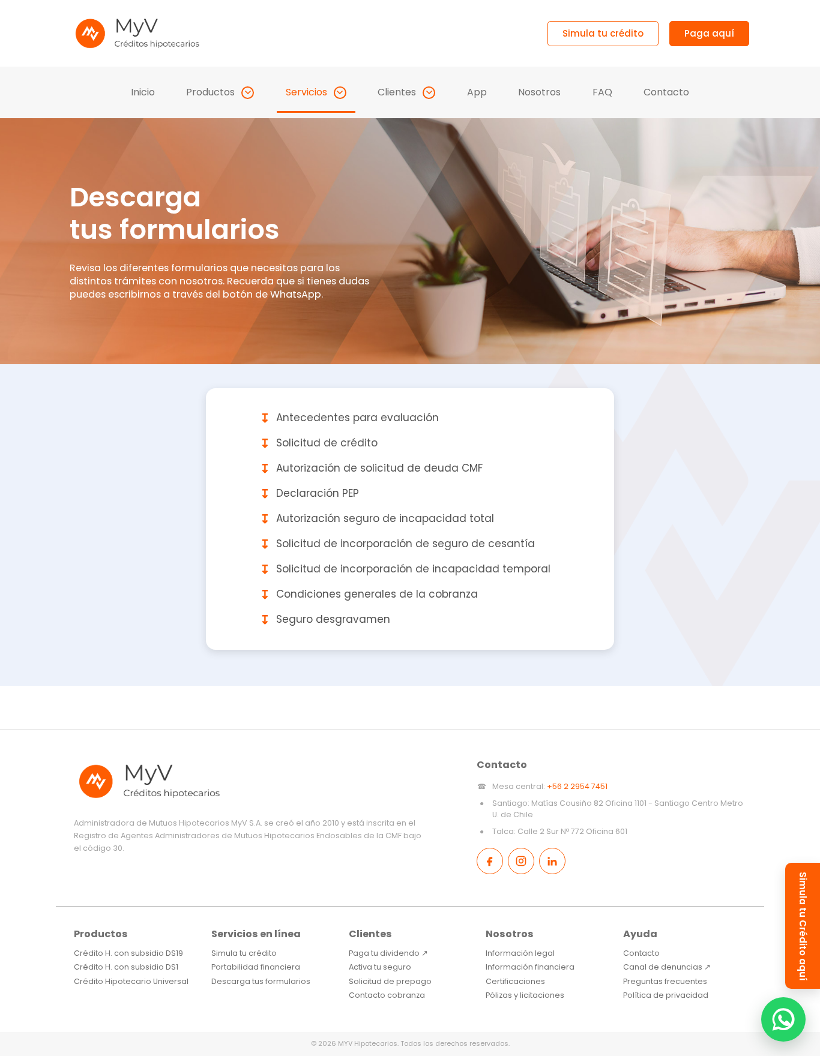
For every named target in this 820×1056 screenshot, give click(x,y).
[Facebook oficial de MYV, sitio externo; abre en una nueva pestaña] (490, 861)
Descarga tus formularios (260, 981)
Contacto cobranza (387, 995)
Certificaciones (515, 981)
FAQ (602, 92)
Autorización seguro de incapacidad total (377, 519)
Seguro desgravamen (325, 619)
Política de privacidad (665, 995)
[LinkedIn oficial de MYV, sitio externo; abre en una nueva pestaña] (552, 861)
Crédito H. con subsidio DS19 (128, 953)
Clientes (397, 92)
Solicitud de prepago (390, 981)
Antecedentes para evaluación (349, 418)
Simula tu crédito (244, 953)
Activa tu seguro (380, 967)
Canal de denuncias (667, 967)
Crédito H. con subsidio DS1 (126, 967)
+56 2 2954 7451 (577, 786)
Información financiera (530, 967)
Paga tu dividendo (388, 953)
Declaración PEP (309, 493)
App (477, 92)
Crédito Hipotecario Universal (131, 981)
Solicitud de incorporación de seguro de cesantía (397, 544)
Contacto (666, 92)
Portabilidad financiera (255, 967)
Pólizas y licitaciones (525, 995)
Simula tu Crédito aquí (803, 926)
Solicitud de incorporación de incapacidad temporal (405, 569)
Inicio (143, 92)
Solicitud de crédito (319, 443)
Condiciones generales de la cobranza (369, 594)
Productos (210, 92)
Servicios (306, 92)
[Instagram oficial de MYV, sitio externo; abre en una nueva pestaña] (521, 861)
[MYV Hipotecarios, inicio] (137, 33)
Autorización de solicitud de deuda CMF (371, 468)
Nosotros (539, 92)
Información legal (520, 953)
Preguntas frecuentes (665, 981)
